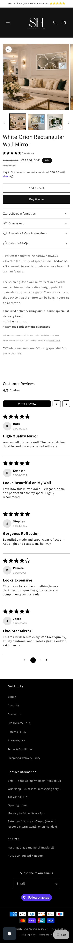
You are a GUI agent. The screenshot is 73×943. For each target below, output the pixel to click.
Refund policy (59, 929)
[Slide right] (68, 123)
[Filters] (57, 403)
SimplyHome (21, 929)
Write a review (27, 404)
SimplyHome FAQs (19, 723)
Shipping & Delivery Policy (24, 758)
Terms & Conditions (20, 749)
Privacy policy (28, 934)
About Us (13, 705)
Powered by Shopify (38, 929)
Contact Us (15, 714)
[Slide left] (4, 123)
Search (12, 696)
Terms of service (47, 934)
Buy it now (36, 199)
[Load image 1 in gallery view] (18, 122)
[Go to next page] (47, 660)
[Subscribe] (56, 883)
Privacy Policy (16, 740)
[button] (8, 22)
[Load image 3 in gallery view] (55, 122)
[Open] (9, 933)
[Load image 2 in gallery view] (36, 122)
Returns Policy (17, 731)
